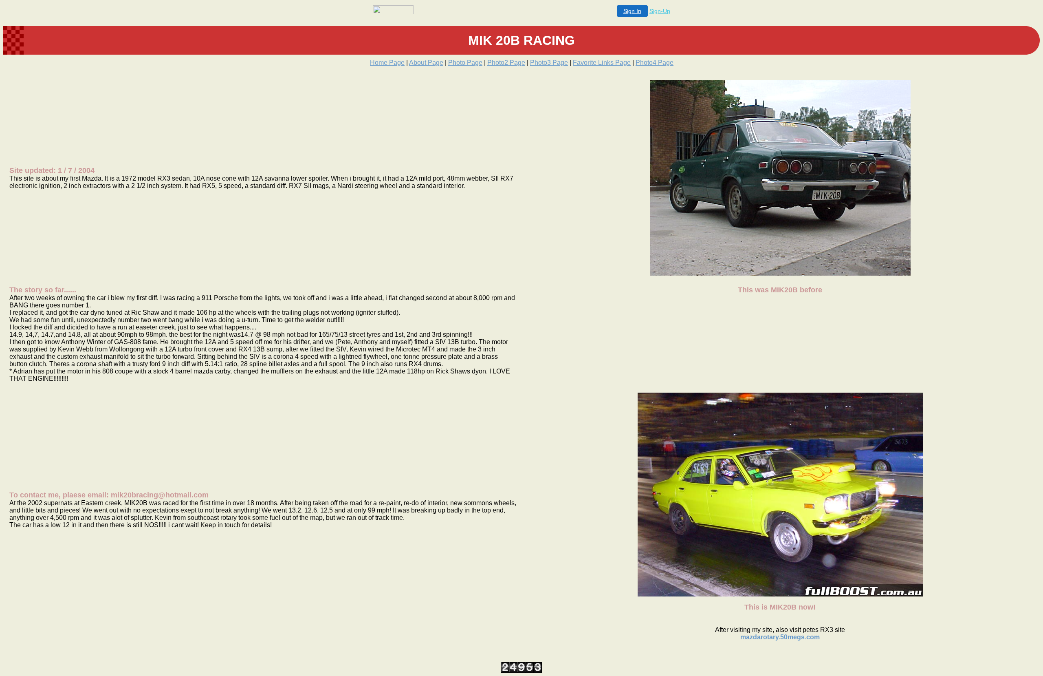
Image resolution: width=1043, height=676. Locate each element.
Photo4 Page (654, 62)
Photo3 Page (549, 62)
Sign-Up (659, 11)
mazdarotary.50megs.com (780, 637)
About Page (426, 62)
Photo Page (465, 62)
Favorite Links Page (602, 62)
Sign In (632, 11)
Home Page (387, 62)
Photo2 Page (506, 62)
